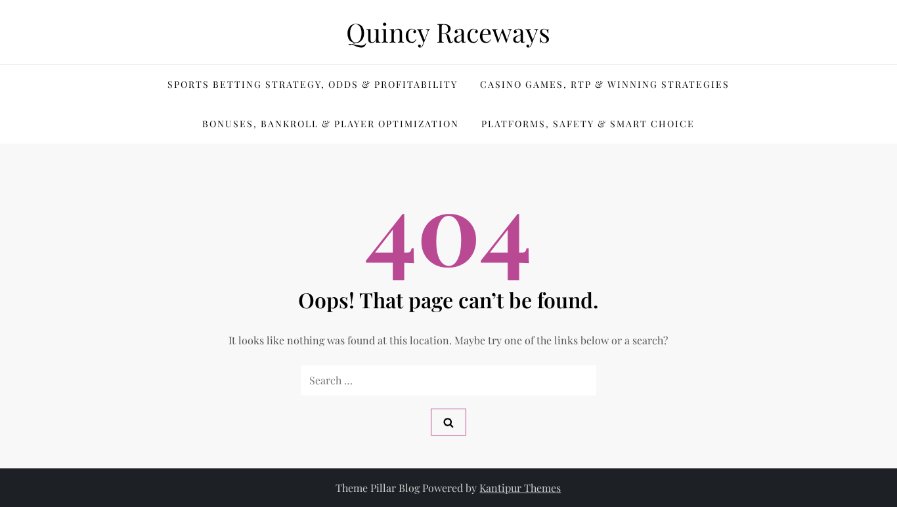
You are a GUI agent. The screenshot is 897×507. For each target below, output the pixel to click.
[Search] (448, 422)
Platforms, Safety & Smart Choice (588, 123)
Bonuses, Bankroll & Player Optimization (330, 123)
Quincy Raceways (448, 31)
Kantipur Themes (520, 488)
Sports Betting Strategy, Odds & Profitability (312, 84)
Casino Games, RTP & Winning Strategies (605, 84)
